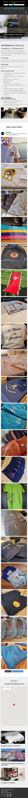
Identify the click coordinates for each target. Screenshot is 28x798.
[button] (14, 705)
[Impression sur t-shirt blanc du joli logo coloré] (14, 150)
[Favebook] (8, 796)
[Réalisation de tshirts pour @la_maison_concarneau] (14, 603)
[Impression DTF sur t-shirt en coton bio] (14, 363)
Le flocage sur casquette (8, 782)
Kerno (11, 793)
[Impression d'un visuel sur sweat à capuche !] (14, 576)
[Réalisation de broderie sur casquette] (14, 629)
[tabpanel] (14, 28)
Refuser (10, 4)
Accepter (6, 4)
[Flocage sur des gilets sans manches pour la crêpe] (14, 336)
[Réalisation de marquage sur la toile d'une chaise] (14, 283)
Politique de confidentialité (6, 792)
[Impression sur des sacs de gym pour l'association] (14, 257)
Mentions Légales (4, 791)
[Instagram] (23, 8)
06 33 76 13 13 (11, 8)
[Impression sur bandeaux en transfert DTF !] (14, 470)
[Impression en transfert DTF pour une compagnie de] (14, 177)
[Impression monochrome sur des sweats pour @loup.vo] (14, 443)
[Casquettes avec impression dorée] (14, 550)
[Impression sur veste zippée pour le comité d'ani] (14, 523)
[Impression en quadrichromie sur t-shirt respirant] (14, 656)
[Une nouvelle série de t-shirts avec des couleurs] (14, 203)
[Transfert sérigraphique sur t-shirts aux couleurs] (14, 416)
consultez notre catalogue (17, 90)
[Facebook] (20, 8)
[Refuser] (26, 3)
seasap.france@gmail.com (14, 684)
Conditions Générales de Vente (7, 789)
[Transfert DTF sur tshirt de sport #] (14, 390)
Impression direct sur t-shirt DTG (10, 745)
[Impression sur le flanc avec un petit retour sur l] (14, 496)
